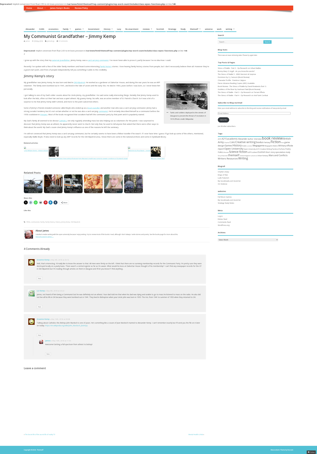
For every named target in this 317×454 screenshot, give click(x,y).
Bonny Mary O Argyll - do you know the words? (236, 71)
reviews (146, 29)
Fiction (276, 141)
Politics (221, 152)
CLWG (41, 29)
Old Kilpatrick (79, 82)
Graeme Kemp (43, 259)
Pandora (275, 149)
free (282, 142)
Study (183, 29)
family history (106, 66)
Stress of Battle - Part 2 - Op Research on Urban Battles (239, 68)
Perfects (282, 149)
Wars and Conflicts (278, 155)
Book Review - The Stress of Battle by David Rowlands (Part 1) (242, 86)
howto (244, 146)
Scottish (160, 29)
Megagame (258, 145)
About (40, 8)
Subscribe (223, 120)
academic (232, 138)
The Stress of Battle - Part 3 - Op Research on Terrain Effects (241, 92)
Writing (243, 158)
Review (226, 152)
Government (93, 29)
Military (282, 145)
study (288, 152)
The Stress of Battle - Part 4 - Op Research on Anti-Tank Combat (243, 95)
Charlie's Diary (223, 172)
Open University (233, 148)
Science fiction (238, 152)
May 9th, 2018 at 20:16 (60, 260)
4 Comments (63, 41)
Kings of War (223, 175)
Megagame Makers (271, 146)
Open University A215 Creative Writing (258, 149)
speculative (280, 152)
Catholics (63, 120)
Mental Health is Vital (195, 434)
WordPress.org (223, 225)
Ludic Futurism (223, 178)
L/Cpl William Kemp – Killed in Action (36, 150)
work (219, 29)
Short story (270, 152)
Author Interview (255, 139)
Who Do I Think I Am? (158, 158)
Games (228, 145)
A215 (224, 138)
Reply (39, 278)
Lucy (119, 29)
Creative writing (245, 142)
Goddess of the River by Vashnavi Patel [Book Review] (239, 89)
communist (103, 111)
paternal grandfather (61, 60)
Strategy (172, 29)
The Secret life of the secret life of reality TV (40, 434)
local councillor (94, 108)
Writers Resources (228, 158)
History (107, 29)
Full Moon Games (225, 197)
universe (209, 29)
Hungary (43, 114)
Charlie (226, 142)
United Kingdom (245, 156)
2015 (219, 139)
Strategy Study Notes (226, 203)
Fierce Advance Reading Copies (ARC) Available (236, 83)
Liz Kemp (41, 290)
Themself (33, 16)
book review (272, 138)
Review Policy (81, 8)
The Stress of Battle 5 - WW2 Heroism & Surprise (237, 74)
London (249, 146)
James (28, 41)
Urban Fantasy (262, 155)
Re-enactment (131, 29)
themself (194, 29)
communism (35, 222)
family (65, 29)
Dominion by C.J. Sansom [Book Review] (233, 77)
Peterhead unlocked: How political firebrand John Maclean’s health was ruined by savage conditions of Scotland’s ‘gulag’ (88, 158)
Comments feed (224, 222)
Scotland (254, 152)
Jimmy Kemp (65, 222)
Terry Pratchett (223, 156)
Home (29, 8)
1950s (28, 222)
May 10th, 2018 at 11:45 (61, 341)
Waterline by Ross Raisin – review (139, 150)
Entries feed (222, 219)
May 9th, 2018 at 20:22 (55, 291)
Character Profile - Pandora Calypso (232, 80)
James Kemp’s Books (60, 8)
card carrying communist (98, 60)
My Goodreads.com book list (229, 181)
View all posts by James (45, 237)
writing (229, 29)
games (78, 29)
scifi (249, 152)
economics (53, 29)
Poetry (288, 149)
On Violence (222, 184)
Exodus (259, 142)
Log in (220, 216)
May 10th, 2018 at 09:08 (60, 319)
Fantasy (267, 142)
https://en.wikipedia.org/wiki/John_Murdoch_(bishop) (66, 325)
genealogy (50, 41)
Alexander (30, 29)
